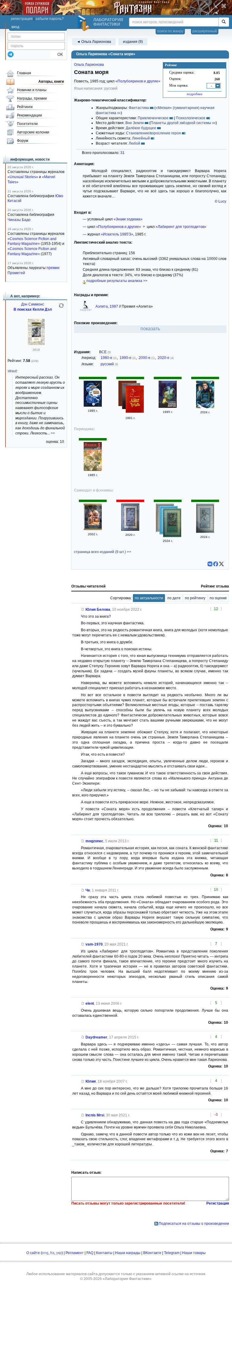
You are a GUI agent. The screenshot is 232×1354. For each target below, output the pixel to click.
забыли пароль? (49, 19)
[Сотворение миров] (167, 407)
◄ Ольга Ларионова (94, 42)
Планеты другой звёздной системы (180, 123)
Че (87, 890)
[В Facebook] (215, 564)
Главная (24, 73)
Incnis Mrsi (94, 1115)
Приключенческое (153, 118)
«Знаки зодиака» (128, 219)
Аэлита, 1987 (107, 306)
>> (53, 433)
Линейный (141, 138)
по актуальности (149, 598)
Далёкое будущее (141, 128)
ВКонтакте (152, 1253)
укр (59, 1253)
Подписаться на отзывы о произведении (194, 1223)
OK (58, 54)
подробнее (194, 94)
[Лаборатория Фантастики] (84, 23)
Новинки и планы (32, 90)
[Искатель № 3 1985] (92, 470)
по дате (174, 598)
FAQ (89, 1253)
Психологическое (190, 118)
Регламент (75, 1253)
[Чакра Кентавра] (205, 532)
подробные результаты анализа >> (116, 281)
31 (122, 153)
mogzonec (94, 841)
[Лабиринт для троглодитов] (134, 400)
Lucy (222, 201)
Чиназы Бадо (19, 220)
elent (89, 1003)
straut (12, 371)
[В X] (221, 564)
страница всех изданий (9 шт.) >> (102, 552)
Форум (22, 141)
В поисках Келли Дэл (33, 309)
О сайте (33, 1253)
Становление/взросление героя (153, 133)
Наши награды (127, 1253)
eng (45, 1253)
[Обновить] (61, 308)
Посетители (27, 124)
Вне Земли (134, 123)
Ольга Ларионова (89, 64)
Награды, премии (32, 98)
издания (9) (133, 42)
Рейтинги (25, 107)
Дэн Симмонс (32, 304)
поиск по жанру (170, 31)
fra (52, 1253)
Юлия (90, 1081)
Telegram (171, 1253)
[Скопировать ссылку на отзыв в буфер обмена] (83, 609)
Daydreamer (96, 1037)
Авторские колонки (33, 132)
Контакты (104, 1253)
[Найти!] (223, 22)
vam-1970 (94, 944)
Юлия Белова (97, 609)
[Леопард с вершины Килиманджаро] (205, 407)
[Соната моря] (92, 405)
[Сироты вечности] (36, 344)
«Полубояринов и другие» (137, 81)
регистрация (22, 19)
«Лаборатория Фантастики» (127, 1279)
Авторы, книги (51, 81)
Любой (134, 143)
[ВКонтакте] (210, 564)
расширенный (204, 31)
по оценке (218, 598)
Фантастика (139, 108)
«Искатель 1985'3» (117, 234)
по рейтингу (195, 598)
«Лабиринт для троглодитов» (181, 227)
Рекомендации (29, 115)
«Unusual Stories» (23, 177)
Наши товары (194, 1253)
